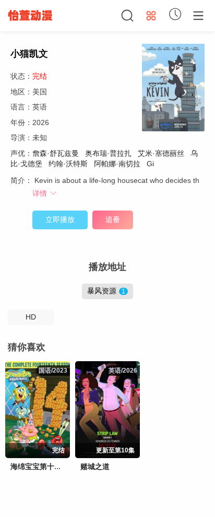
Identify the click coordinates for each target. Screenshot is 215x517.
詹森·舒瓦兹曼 (55, 153)
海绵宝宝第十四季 (39, 466)
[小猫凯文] (173, 89)
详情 (40, 193)
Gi (149, 163)
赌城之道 (95, 466)
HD (31, 317)
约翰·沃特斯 (68, 163)
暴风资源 (106, 291)
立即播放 (60, 219)
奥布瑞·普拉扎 (108, 153)
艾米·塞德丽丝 (161, 153)
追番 (112, 219)
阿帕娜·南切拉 (117, 163)
